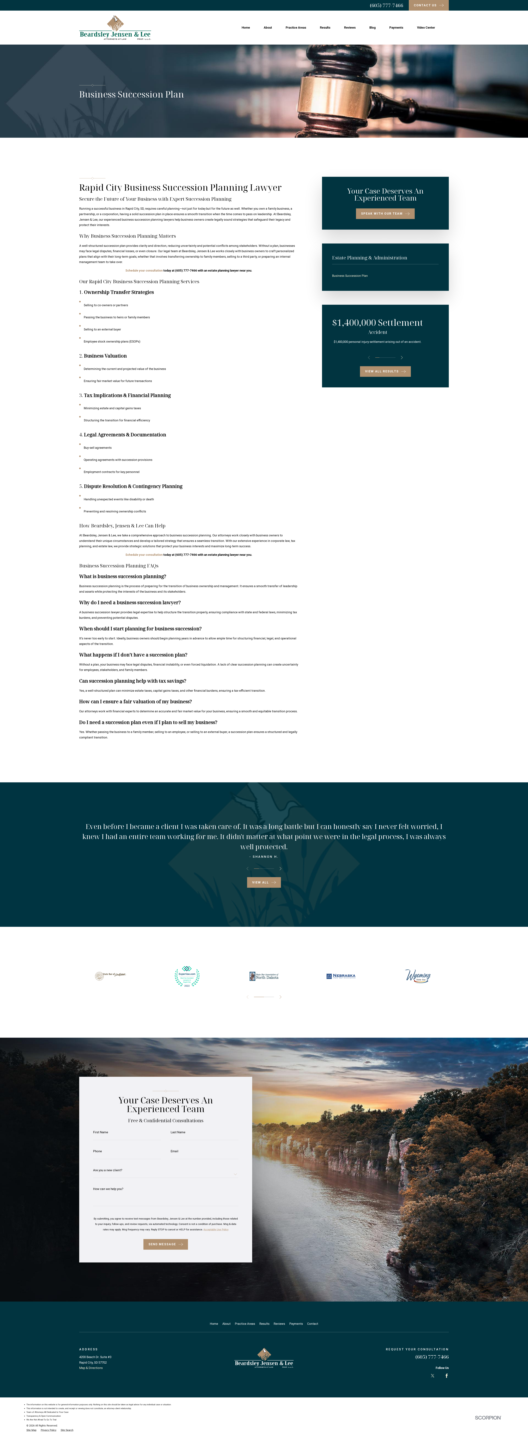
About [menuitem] (268, 27)
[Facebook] (447, 1376)
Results (264, 1323)
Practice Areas (245, 1323)
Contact (312, 1323)
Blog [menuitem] (372, 27)
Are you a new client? (107, 1170)
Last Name (178, 1132)
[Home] (115, 27)
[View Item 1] (377, 357)
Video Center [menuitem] (426, 27)
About (226, 1323)
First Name (100, 1132)
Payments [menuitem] (396, 27)
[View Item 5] (393, 357)
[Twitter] (433, 1376)
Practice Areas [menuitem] (296, 27)
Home (214, 1323)
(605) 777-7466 (386, 5)
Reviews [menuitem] (350, 27)
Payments (296, 1323)
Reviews (279, 1323)
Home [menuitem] (246, 27)
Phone (97, 1151)
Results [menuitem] (325, 27)
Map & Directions (91, 1368)
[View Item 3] (385, 357)
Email (174, 1151)
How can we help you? (108, 1189)
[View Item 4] (389, 357)
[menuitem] (385, 275)
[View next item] (401, 357)
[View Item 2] (381, 357)
